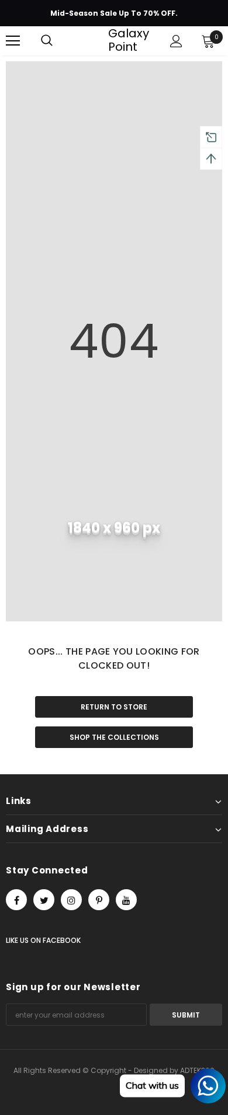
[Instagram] (71, 899)
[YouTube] (126, 899)
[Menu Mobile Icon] (13, 41)
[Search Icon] (47, 41)
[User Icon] (176, 41)
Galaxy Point (115, 40)
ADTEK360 (197, 1070)
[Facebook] (16, 899)
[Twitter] (43, 899)
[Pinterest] (98, 899)
